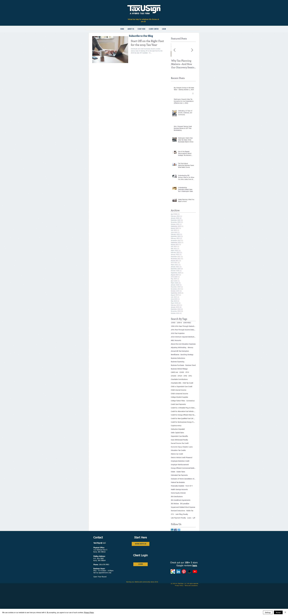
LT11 (172, 514)
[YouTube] (195, 571)
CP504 (180, 376)
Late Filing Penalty (182, 514)
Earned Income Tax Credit (180, 443)
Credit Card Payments (178, 404)
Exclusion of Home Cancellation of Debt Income (183, 479)
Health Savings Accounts (179, 489)
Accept (278, 612)
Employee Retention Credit (180, 461)
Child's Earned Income (178, 390)
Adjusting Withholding (178, 347)
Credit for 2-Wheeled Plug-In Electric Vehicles (183, 408)
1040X (173, 323)
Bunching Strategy (187, 354)
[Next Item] (192, 50)
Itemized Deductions (178, 511)
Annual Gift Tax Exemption (180, 351)
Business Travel (190, 365)
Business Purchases (177, 365)
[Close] (285, 612)
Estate (173, 472)
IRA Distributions (177, 496)
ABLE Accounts (176, 340)
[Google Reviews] (173, 571)
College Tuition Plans (178, 401)
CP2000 (173, 376)
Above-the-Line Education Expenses (183, 344)
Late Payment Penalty (178, 518)
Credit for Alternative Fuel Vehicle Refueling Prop (183, 411)
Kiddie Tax (189, 511)
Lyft (194, 518)
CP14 (187, 372)
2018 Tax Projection (178, 333)
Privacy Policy (179, 585)
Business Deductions (178, 358)
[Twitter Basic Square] (179, 530)
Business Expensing (177, 362)
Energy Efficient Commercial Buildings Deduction (183, 468)
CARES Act (174, 372)
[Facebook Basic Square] (175, 530)
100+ (187, 563)
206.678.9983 (104, 564)
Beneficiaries (175, 354)
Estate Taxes (181, 472)
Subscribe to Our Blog (141, 35)
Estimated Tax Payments (179, 475)
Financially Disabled (177, 486)
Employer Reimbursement (180, 465)
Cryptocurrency (176, 425)
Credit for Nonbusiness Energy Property (183, 422)
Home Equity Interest (178, 493)
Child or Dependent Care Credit (181, 386)
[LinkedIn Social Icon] (172, 530)
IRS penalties (184, 503)
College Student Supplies (179, 397)
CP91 (190, 376)
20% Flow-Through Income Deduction (183, 330)
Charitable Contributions (179, 379)
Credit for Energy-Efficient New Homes (183, 415)
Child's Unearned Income (179, 394)
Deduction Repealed (178, 429)
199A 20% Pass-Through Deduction (183, 326)
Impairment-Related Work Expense (183, 507)
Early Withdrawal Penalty (179, 440)
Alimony (190, 347)
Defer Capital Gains (177, 433)
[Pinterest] (184, 571)
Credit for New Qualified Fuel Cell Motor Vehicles (183, 418)
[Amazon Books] (189, 571)
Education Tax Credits (178, 450)
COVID (181, 372)
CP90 (185, 376)
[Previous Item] (174, 50)
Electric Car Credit (177, 454)
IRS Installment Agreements (180, 500)
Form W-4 (189, 486)
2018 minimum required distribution (183, 337)
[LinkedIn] (178, 571)
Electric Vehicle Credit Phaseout (181, 457)
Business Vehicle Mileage (179, 369)
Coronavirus (190, 401)
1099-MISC (187, 323)
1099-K (179, 323)
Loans (189, 518)
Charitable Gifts (176, 383)
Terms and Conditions (191, 585)
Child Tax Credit (188, 383)
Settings (268, 612)
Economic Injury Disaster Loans (182, 447)
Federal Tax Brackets (178, 482)
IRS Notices (175, 503)
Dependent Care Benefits (179, 436)
